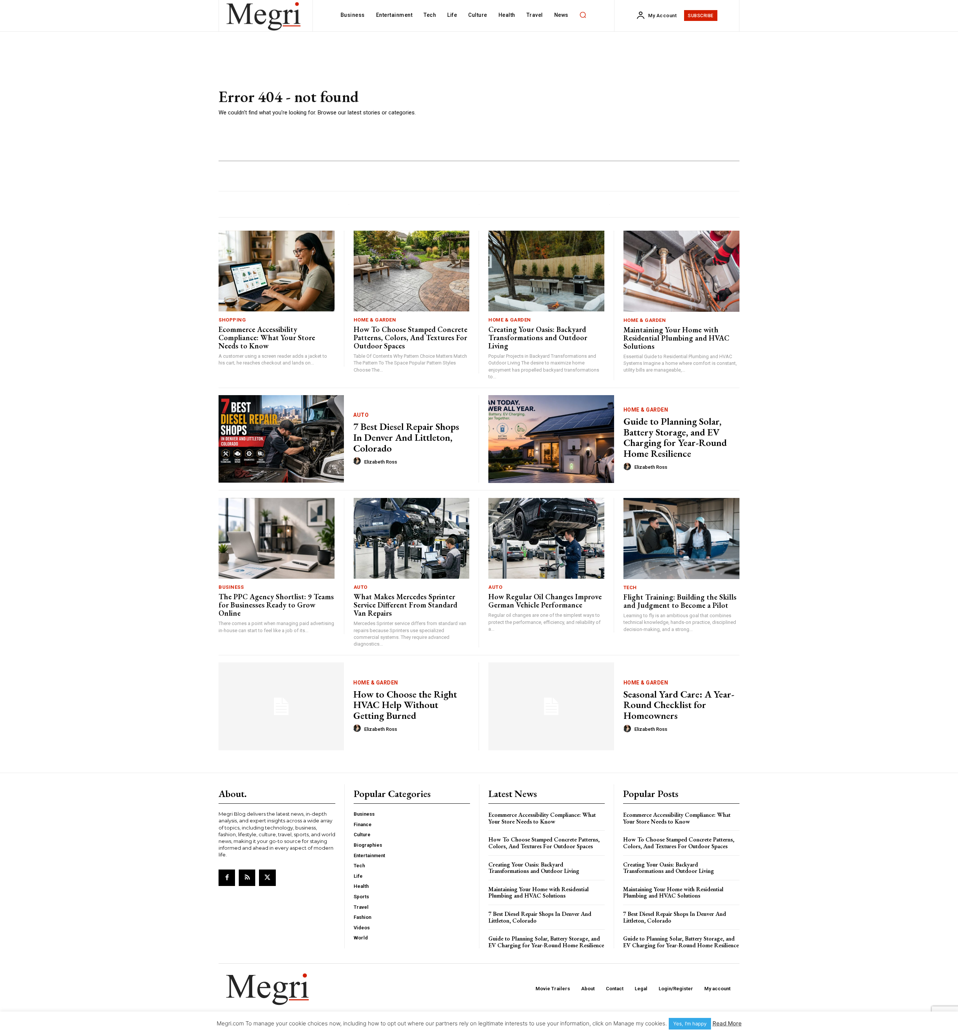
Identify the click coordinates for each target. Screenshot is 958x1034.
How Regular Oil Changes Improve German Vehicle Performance (545, 601)
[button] (583, 15)
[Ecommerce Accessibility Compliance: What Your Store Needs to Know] (277, 271)
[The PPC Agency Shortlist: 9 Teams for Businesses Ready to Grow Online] (277, 538)
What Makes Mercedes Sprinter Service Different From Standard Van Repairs (405, 605)
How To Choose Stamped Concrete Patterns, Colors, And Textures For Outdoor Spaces (410, 337)
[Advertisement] (587, 102)
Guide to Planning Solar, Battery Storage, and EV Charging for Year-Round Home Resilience (675, 437)
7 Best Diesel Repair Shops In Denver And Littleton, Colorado (406, 437)
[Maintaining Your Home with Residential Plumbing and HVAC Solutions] (681, 271)
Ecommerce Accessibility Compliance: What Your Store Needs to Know (267, 337)
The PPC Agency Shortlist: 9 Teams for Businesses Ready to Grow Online (276, 605)
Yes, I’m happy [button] (690, 1024)
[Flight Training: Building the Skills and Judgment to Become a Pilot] (681, 538)
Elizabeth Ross (380, 462)
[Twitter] (267, 878)
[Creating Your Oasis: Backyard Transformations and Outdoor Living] (546, 271)
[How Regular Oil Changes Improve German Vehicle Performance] (546, 538)
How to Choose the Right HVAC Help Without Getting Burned (405, 705)
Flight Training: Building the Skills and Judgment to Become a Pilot (679, 601)
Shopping (232, 319)
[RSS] (247, 878)
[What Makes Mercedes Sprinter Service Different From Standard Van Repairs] (412, 538)
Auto (361, 415)
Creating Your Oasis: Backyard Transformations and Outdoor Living (537, 337)
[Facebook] (227, 878)
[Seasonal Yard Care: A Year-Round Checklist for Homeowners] (551, 706)
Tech (630, 587)
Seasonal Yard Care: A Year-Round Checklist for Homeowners (678, 705)
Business (231, 587)
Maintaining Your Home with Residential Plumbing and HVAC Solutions (676, 338)
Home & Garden (375, 319)
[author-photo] (358, 461)
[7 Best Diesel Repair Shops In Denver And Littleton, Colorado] (281, 439)
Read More (727, 1023)
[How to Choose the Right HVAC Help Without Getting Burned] (281, 706)
